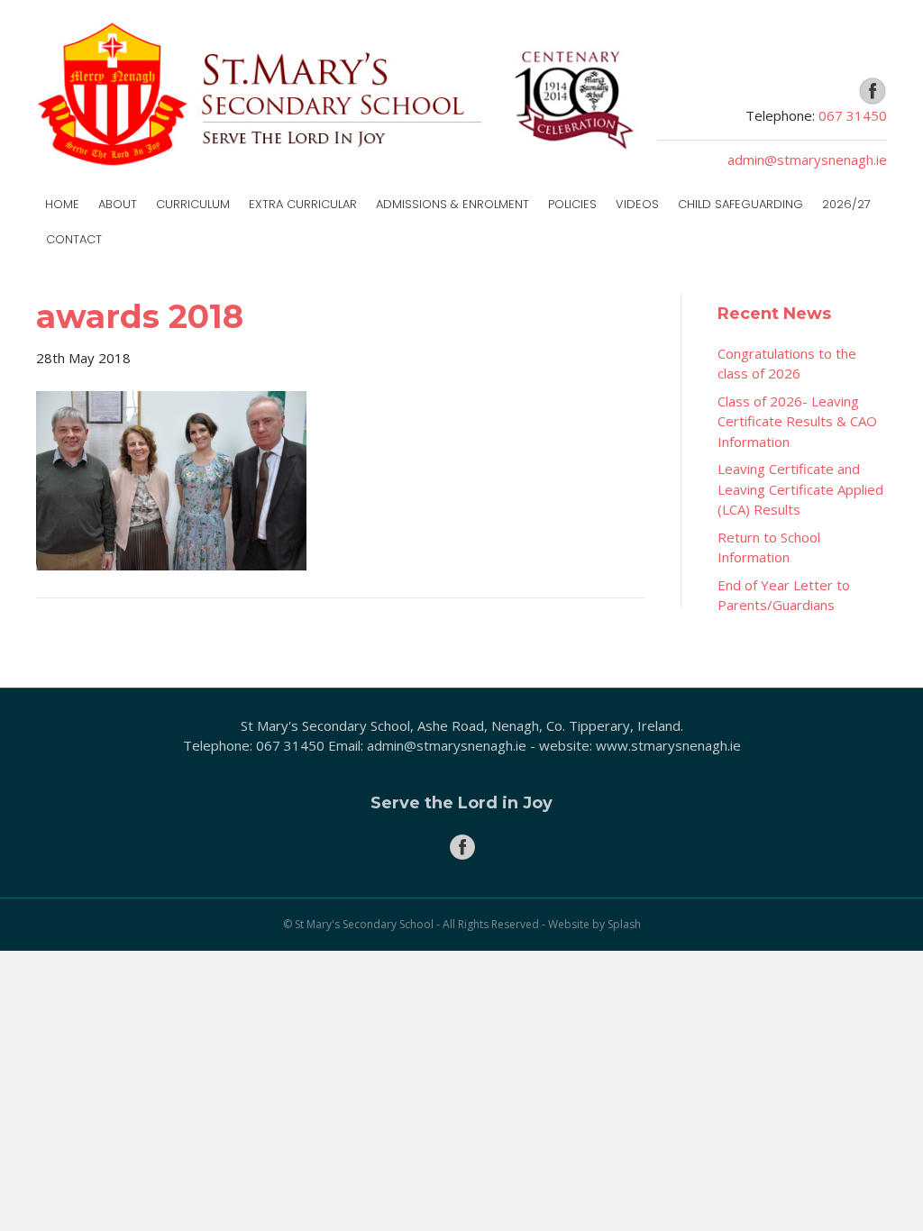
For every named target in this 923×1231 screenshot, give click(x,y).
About (117, 204)
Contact (74, 239)
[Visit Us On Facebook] (872, 89)
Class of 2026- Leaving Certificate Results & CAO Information (797, 421)
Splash (624, 924)
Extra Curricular (303, 204)
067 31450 (852, 115)
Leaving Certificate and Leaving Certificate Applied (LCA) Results (800, 489)
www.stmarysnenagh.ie (668, 745)
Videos (637, 204)
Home (62, 204)
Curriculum (193, 204)
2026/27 (846, 204)
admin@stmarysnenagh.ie (807, 159)
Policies (572, 204)
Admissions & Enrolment (452, 204)
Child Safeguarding (740, 204)
